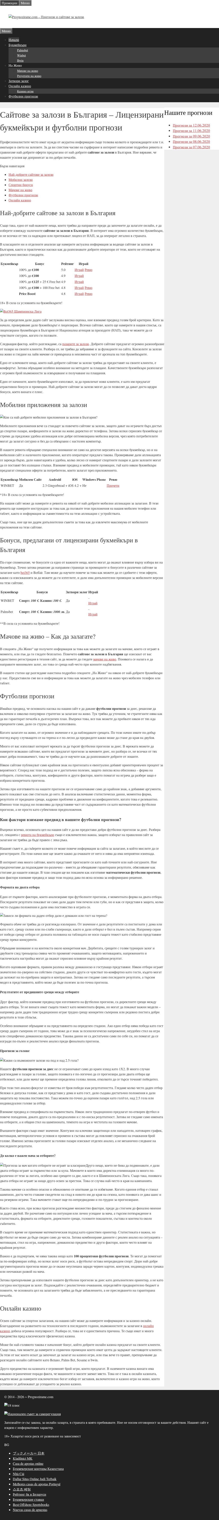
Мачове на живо (27, 71)
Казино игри (25, 91)
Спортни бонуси (21, 184)
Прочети (113, 485)
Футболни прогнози (23, 96)
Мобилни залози (21, 179)
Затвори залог (19, 80)
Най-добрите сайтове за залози (31, 174)
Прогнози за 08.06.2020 (191, 141)
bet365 (25, 572)
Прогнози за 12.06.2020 (191, 125)
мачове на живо (104, 659)
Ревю (88, 269)
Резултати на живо (29, 76)
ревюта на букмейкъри (37, 834)
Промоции (9, 3)
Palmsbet (22, 50)
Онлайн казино (20, 86)
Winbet (21, 55)
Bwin (20, 60)
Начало (14, 39)
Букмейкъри (18, 45)
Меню (25, 3)
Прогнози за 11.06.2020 (191, 130)
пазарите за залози (75, 344)
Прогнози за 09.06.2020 (191, 136)
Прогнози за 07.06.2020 (191, 147)
